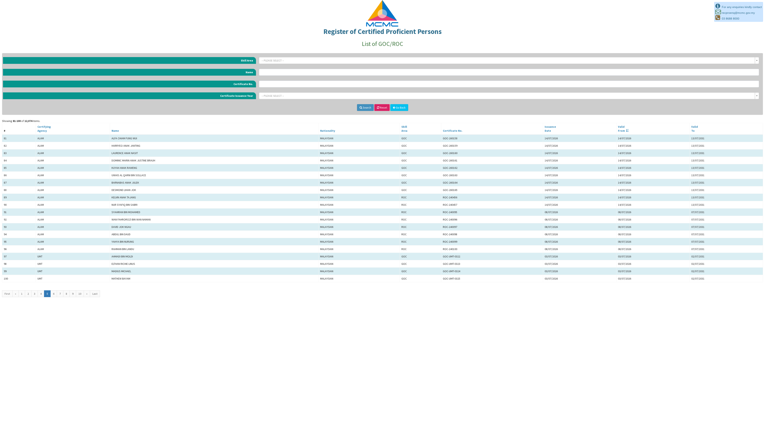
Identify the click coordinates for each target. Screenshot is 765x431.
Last (94, 294)
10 (79, 294)
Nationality (327, 130)
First (7, 294)
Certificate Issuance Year (236, 96)
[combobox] (509, 60)
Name (249, 72)
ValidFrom (621, 128)
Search (366, 107)
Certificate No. (243, 84)
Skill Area (247, 60)
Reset (383, 107)
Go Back (400, 107)
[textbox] (508, 60)
